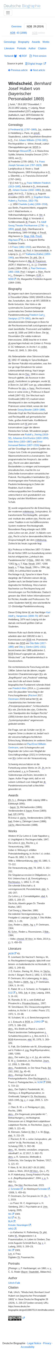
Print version (39, 56)
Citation (42, 48)
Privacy (47, 1343)
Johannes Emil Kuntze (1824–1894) (30, 438)
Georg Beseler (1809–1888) (31, 409)
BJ (9, 1217)
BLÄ (10, 1221)
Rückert (33, 695)
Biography (23, 42)
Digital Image (35, 63)
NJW (39, 1082)
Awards (36, 42)
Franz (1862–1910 (21, 247)
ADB (11, 953)
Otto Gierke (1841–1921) (32, 647)
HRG (10, 1229)
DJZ (10, 993)
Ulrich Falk (14, 1283)
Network (9, 56)
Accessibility (27, 1347)
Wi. (9, 1214)
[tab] (35, 26)
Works (45, 42)
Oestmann (13, 699)
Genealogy (10, 42)
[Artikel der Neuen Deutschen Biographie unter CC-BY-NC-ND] (16, 1318)
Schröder (15, 1189)
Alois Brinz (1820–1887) (20, 441)
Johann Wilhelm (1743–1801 (33, 140)
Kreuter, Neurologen (18, 1225)
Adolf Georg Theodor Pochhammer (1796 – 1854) (28, 225)
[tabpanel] (27, 681)
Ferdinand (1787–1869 (23, 129)
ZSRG (37, 1022)
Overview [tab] (16, 26)
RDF (24, 56)
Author (32, 48)
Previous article (19, 70)
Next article (38, 70)
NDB (10, 279)
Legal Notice (34, 1343)
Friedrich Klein (20, 688)
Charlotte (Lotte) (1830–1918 (32, 204)
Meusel (24, 151)
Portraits (21, 48)
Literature (9, 48)
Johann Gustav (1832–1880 (26, 190)
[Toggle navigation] (8, 13)
